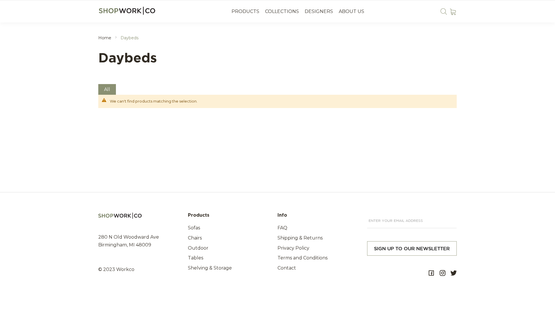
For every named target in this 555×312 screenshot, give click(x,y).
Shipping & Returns (300, 238)
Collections (282, 11)
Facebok (431, 273)
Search (444, 11)
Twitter (453, 273)
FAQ (282, 228)
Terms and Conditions (303, 258)
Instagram (442, 273)
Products (245, 11)
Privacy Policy (293, 248)
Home (105, 37)
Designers (319, 11)
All (107, 89)
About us (351, 11)
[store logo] (128, 11)
